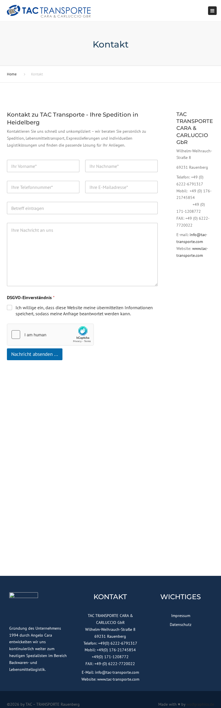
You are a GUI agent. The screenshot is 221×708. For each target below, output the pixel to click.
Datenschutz (180, 624)
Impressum (180, 615)
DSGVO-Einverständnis (31, 297)
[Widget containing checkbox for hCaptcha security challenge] (50, 335)
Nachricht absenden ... (34, 354)
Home (12, 74)
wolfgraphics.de (200, 704)
